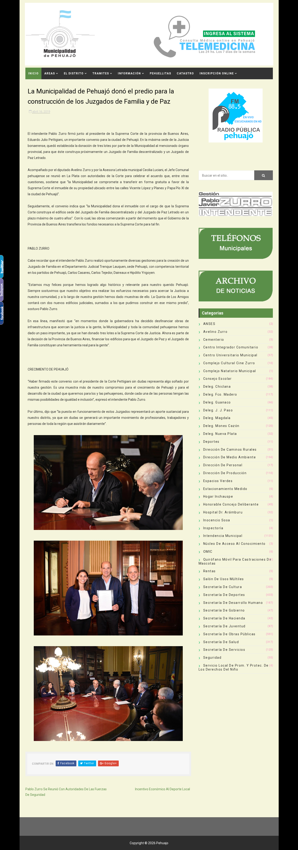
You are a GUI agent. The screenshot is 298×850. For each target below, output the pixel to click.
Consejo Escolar (217, 378)
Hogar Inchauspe (218, 496)
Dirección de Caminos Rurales (230, 449)
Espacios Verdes (218, 481)
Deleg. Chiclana (217, 386)
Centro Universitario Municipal (230, 355)
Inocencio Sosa (216, 520)
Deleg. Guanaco (217, 402)
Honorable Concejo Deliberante (231, 504)
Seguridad (212, 657)
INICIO (33, 73)
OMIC (208, 551)
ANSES (209, 324)
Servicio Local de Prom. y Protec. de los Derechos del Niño (234, 667)
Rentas (209, 571)
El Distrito (74, 73)
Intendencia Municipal (223, 536)
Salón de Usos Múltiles (223, 579)
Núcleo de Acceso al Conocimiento (234, 544)
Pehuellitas (160, 73)
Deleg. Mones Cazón (221, 426)
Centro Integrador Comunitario (230, 347)
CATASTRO (185, 73)
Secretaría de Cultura (222, 587)
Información (129, 73)
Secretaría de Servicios (224, 650)
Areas (49, 73)
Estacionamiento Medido (225, 489)
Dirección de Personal (223, 465)
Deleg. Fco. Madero (220, 394)
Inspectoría (213, 528)
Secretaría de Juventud (224, 626)
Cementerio (213, 339)
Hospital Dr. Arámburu (223, 512)
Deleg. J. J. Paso (218, 410)
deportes (211, 441)
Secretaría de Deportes (224, 595)
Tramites (100, 73)
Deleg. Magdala (217, 418)
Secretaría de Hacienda (224, 618)
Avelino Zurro (215, 332)
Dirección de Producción (225, 473)
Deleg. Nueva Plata (220, 434)
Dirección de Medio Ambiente (229, 457)
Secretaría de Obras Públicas (229, 634)
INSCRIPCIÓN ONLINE (217, 73)
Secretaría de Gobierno (224, 610)
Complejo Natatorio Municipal (229, 371)
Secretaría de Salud (221, 642)
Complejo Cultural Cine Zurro (229, 363)
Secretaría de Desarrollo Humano (233, 603)
